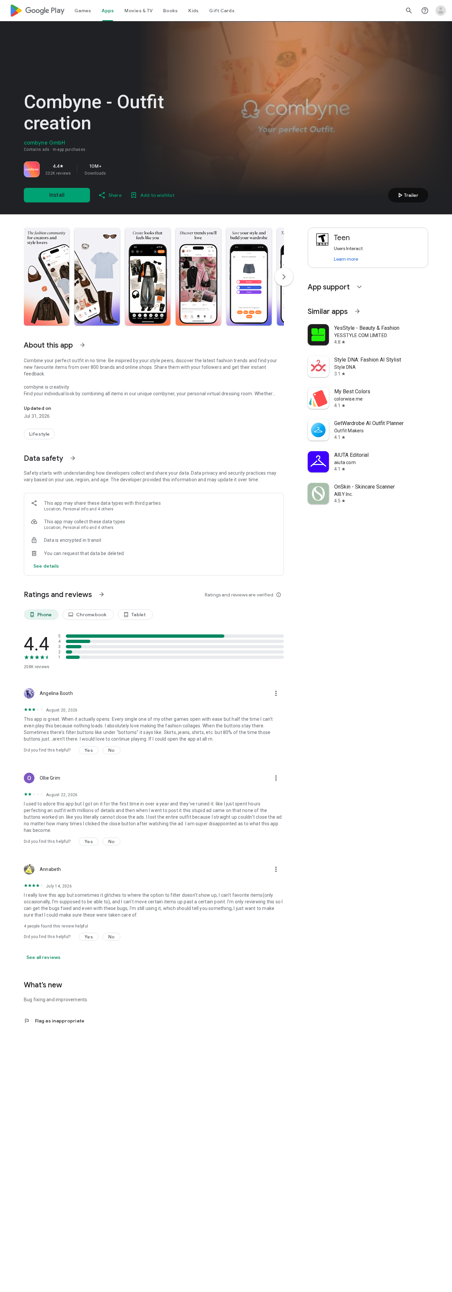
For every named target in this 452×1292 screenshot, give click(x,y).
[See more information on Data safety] (73, 458)
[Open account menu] (441, 11)
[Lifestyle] (39, 434)
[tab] (82, 10)
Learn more (346, 259)
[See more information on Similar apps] (357, 311)
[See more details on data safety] (46, 566)
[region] (116, 169)
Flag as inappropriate (54, 1021)
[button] (46, 276)
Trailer (407, 195)
